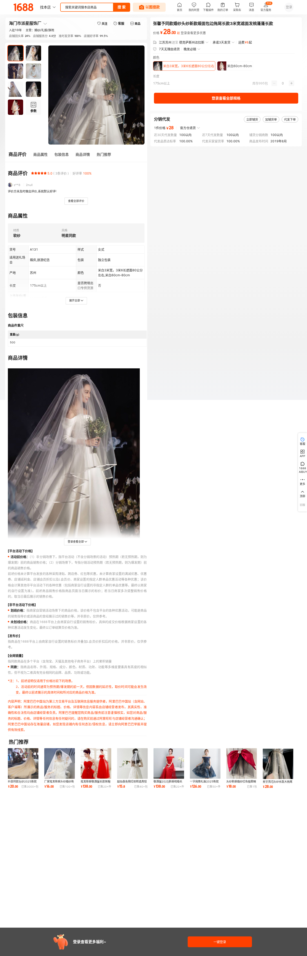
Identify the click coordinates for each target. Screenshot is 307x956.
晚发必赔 (190, 49)
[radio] (32, 173)
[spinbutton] (282, 83)
